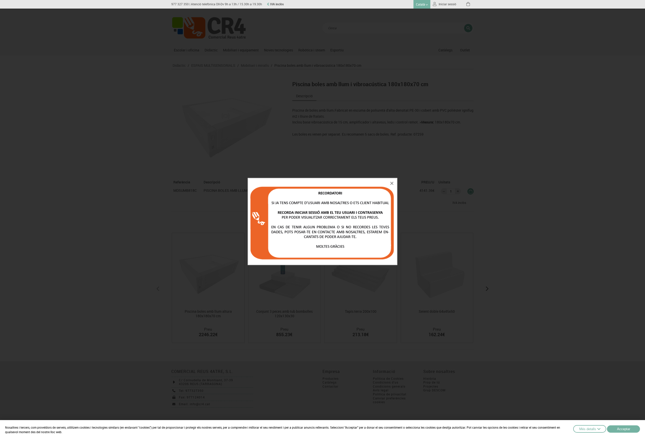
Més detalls (587, 429)
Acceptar (623, 429)
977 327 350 (180, 4)
